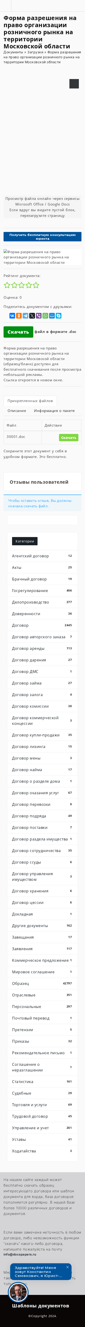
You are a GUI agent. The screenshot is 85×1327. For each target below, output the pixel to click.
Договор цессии (42, 902)
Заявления (42, 948)
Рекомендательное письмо (42, 1052)
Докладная (42, 914)
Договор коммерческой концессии (42, 720)
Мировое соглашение (42, 971)
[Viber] (39, 316)
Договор (42, 625)
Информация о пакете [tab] (54, 410)
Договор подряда (42, 816)
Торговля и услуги (42, 1104)
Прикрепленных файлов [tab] (30, 400)
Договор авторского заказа (42, 636)
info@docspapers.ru (20, 1254)
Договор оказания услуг (42, 792)
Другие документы (42, 925)
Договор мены (42, 758)
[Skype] (58, 316)
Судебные (42, 1093)
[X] (32, 316)
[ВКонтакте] (12, 316)
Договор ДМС (42, 671)
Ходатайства (42, 1151)
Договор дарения (42, 660)
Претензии (42, 1029)
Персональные (42, 1006)
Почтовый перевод (42, 1018)
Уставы (42, 1139)
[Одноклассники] (19, 316)
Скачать (18, 332)
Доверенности (42, 613)
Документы (13, 52)
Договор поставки (42, 827)
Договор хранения (42, 891)
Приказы (42, 1041)
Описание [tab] (17, 410)
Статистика (42, 1081)
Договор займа (42, 683)
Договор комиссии (42, 706)
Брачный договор (42, 579)
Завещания (42, 937)
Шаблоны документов (40, 1305)
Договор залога (42, 694)
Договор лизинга (42, 746)
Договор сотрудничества (42, 850)
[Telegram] (25, 316)
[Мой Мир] (52, 316)
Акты (42, 567)
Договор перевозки (42, 804)
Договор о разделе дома (42, 781)
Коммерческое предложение (42, 960)
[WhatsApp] (45, 316)
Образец (42, 983)
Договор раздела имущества (42, 839)
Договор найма (42, 769)
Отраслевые (42, 995)
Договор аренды (42, 648)
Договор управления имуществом (42, 876)
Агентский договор (42, 556)
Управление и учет (42, 1127)
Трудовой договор (42, 1116)
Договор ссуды (42, 862)
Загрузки (35, 52)
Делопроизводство (42, 602)
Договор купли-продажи (42, 735)
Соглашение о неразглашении (42, 1067)
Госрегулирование (42, 590)
